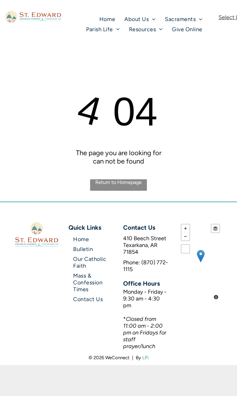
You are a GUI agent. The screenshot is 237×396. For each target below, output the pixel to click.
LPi (145, 357)
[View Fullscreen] (185, 249)
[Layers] (215, 228)
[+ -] (200, 262)
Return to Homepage (118, 182)
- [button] (185, 236)
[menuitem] (107, 19)
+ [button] (185, 228)
